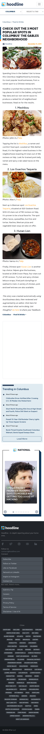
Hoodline (8, 44)
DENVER (28, 649)
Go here (15, 310)
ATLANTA (20, 636)
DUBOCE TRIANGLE (34, 653)
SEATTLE (28, 706)
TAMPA (37, 709)
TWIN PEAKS (22, 712)
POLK (27, 692)
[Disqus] (22, 349)
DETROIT (36, 649)
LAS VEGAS (38, 669)
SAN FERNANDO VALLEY (14, 706)
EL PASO (34, 656)
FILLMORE (21, 659)
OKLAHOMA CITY (11, 689)
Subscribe (7, 559)
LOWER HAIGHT (35, 672)
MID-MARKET (11, 679)
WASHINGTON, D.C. (29, 716)
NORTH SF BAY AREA (13, 633)
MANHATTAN (10, 676)
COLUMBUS (33, 646)
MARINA (19, 676)
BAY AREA (35, 633)
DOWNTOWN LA (20, 653)
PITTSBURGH (19, 692)
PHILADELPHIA (34, 689)
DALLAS (20, 649)
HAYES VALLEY (11, 666)
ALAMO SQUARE (9, 636)
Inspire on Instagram (11, 577)
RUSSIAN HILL (24, 699)
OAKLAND (38, 629)
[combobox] (11, 11)
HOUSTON (6, 669)
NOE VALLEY (23, 686)
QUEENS (24, 696)
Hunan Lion (26, 267)
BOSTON (9, 639)
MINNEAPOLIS (33, 679)
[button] (5, 511)
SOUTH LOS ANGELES (12, 709)
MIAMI (36, 676)
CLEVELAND (23, 646)
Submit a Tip (8, 590)
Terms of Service (9, 607)
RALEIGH (33, 696)
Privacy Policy (8, 603)
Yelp (38, 48)
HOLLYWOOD (23, 666)
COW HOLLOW (10, 649)
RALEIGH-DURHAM (11, 699)
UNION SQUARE (33, 712)
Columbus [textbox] (10, 12)
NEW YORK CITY (11, 686)
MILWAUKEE (22, 679)
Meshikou (23, 144)
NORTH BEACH (34, 686)
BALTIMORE (37, 636)
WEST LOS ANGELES (22, 719)
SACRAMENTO (35, 699)
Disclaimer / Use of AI (11, 612)
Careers (6, 594)
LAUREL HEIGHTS (10, 672)
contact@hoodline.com (10, 551)
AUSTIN (28, 636)
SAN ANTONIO (23, 702)
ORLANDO (23, 689)
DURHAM (10, 656)
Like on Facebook (10, 568)
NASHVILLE (20, 682)
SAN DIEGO (34, 702)
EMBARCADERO (10, 659)
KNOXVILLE (28, 669)
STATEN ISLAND (27, 709)
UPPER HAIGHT (15, 716)
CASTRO (35, 639)
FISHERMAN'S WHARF (14, 662)
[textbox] (33, 11)
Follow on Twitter (10, 564)
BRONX (17, 639)
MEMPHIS (28, 676)
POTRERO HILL (14, 696)
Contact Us (7, 581)
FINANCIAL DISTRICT (33, 659)
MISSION (11, 682)
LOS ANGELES (23, 672)
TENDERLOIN (10, 712)
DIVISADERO (8, 653)
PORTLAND (35, 692)
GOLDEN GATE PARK (30, 662)
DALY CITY (26, 633)
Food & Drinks (18, 22)
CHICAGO (23, 643)
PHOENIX (9, 692)
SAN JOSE (16, 629)
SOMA (36, 706)
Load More (22, 439)
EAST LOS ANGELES (22, 656)
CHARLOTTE (13, 643)
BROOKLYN (26, 639)
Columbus (7, 22)
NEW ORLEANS (31, 682)
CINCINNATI (32, 643)
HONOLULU (34, 666)
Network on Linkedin (11, 572)
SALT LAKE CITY (11, 702)
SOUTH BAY (6, 629)
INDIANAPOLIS (17, 669)
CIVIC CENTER (12, 646)
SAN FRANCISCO (27, 629)
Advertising (7, 598)
